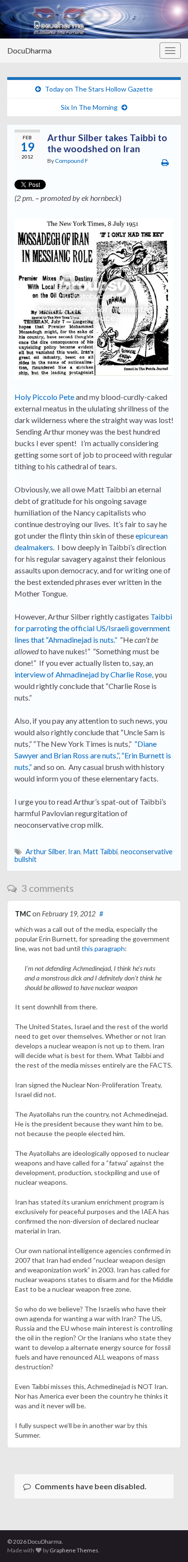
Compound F (71, 160)
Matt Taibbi (100, 851)
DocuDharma (29, 50)
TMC (23, 914)
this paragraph (103, 948)
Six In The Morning (89, 107)
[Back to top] (166, 1540)
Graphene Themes (74, 1550)
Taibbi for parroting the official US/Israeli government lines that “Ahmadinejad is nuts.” (93, 628)
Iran (74, 851)
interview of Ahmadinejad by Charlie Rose (83, 674)
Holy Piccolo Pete (44, 396)
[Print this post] (165, 162)
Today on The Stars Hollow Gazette (99, 89)
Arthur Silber (45, 851)
